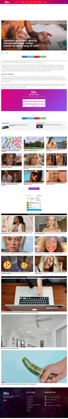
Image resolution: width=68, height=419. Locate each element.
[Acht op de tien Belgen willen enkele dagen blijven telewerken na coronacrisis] (34, 295)
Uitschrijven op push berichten (33, 404)
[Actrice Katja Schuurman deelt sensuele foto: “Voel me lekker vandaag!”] (51, 244)
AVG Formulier (30, 398)
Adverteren (29, 403)
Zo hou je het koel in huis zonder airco (10, 348)
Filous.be (29, 411)
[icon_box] (52, 397)
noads (34, 114)
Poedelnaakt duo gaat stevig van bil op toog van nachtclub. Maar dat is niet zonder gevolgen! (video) (15, 273)
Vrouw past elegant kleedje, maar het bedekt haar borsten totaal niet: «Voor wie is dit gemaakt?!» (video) (50, 233)
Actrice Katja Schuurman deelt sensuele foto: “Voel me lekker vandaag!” (49, 253)
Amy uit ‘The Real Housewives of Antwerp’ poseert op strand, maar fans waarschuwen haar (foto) (33, 167)
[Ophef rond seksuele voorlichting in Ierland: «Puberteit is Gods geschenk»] (34, 366)
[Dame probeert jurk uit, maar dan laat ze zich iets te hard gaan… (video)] (56, 159)
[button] (65, 2)
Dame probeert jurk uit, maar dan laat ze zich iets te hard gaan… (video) (56, 167)
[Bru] (2, 53)
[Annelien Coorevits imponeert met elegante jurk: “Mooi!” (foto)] (56, 176)
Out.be (28, 409)
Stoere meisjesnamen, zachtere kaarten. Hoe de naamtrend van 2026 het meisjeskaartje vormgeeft (11, 150)
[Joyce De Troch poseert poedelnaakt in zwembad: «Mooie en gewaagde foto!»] (17, 244)
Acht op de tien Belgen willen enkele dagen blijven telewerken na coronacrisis (20, 312)
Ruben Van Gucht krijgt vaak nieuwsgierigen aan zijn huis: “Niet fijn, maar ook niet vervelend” (10, 184)
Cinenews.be (29, 407)
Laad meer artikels (33, 188)
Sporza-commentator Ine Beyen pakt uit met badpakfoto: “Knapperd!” (11, 167)
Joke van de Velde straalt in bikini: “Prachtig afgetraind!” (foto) (33, 184)
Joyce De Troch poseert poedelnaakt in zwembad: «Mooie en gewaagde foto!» (16, 253)
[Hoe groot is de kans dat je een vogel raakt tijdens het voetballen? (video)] (34, 143)
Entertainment (4, 164)
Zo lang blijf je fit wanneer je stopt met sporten (52, 124)
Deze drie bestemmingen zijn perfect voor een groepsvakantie (18, 125)
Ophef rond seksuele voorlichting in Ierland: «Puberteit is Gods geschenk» (19, 384)
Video (48, 164)
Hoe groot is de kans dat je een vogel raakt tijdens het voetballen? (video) (33, 150)
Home (2, 5)
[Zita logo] (7, 2)
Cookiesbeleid (30, 396)
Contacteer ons (30, 406)
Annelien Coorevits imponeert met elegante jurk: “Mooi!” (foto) (55, 184)
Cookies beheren (30, 401)
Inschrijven (34, 105)
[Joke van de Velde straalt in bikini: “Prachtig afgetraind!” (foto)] (34, 176)
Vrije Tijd (5, 5)
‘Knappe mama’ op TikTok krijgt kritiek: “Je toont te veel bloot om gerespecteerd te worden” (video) (50, 273)
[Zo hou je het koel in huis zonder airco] (34, 330)
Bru (7, 53)
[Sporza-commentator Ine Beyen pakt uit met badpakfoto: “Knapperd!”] (11, 159)
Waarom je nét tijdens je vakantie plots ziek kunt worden (55, 150)
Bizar (36, 231)
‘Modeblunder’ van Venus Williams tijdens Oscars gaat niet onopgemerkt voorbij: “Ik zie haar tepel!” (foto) (16, 233)
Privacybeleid (30, 399)
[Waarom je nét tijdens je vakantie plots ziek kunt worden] (56, 143)
